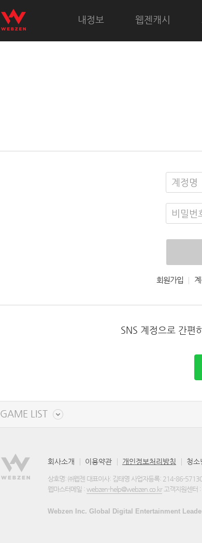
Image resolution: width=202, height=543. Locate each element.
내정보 (91, 19)
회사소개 (61, 461)
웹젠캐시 (152, 19)
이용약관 (98, 461)
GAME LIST (24, 414)
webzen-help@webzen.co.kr (124, 489)
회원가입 (169, 280)
